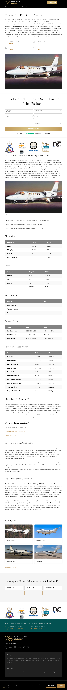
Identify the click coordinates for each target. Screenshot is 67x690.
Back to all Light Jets (10, 567)
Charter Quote (37, 628)
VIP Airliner (22, 660)
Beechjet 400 (11, 540)
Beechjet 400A (40, 540)
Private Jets (16, 672)
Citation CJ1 (39, 561)
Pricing (53, 672)
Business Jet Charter (35, 658)
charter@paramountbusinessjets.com (15, 431)
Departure (9, 122)
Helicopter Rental (55, 658)
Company (9, 672)
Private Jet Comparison (35, 672)
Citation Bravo (11, 561)
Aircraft (19, 7)
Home (6, 7)
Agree (61, 685)
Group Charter (46, 658)
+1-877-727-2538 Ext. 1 (17, 628)
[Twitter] (10, 647)
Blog (43, 672)
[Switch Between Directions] (33, 117)
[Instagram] (15, 647)
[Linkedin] (19, 647)
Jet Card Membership (12, 658)
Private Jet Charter (13, 7)
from (8, 116)
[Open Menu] (61, 3)
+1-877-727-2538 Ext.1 (11, 435)
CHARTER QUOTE (52, 2)
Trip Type (8, 110)
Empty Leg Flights (40, 660)
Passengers (38, 110)
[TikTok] (28, 647)
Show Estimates (33, 128)
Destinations (24, 672)
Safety (48, 672)
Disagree (51, 685)
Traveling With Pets (13, 660)
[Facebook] (6, 647)
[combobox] (18, 118)
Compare (33, 593)
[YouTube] (24, 647)
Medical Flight (30, 660)
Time (36, 121)
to (37, 116)
